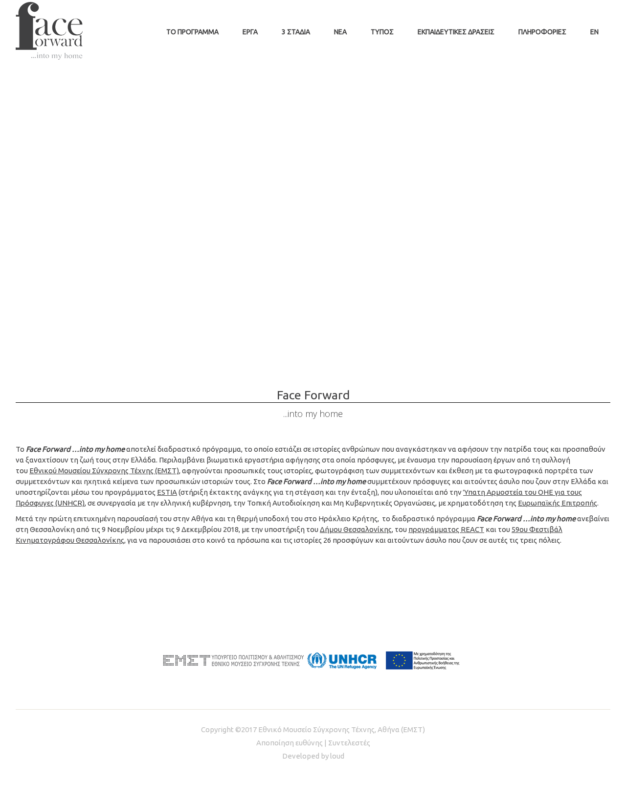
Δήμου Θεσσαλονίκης (356, 529)
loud (337, 756)
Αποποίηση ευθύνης (289, 743)
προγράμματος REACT (446, 529)
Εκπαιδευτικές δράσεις (456, 32)
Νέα (340, 32)
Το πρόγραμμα (192, 32)
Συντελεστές (349, 743)
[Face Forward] (49, 31)
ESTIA (167, 492)
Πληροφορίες (542, 32)
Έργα (250, 32)
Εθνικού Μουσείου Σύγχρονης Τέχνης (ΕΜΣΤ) (104, 470)
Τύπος (382, 32)
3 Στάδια (296, 32)
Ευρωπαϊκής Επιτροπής (557, 503)
